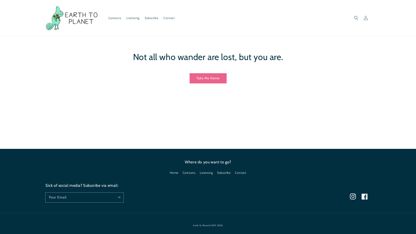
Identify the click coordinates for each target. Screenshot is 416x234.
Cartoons (189, 173)
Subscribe (224, 173)
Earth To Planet (201, 225)
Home (174, 173)
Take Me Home (208, 78)
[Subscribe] (119, 197)
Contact (240, 173)
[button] (356, 18)
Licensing (206, 173)
